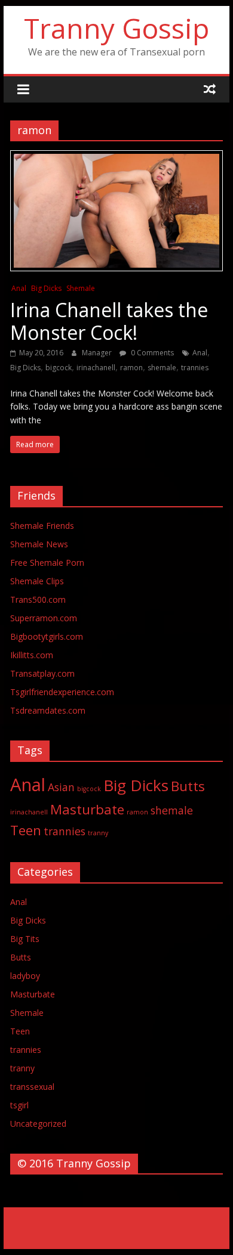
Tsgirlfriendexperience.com (62, 692)
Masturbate (87, 809)
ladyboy (25, 975)
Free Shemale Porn (47, 562)
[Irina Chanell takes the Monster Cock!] (116, 157)
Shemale (80, 288)
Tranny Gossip (116, 28)
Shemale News (39, 544)
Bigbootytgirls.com (46, 636)
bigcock (58, 367)
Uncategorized (38, 1123)
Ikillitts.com (31, 655)
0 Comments (151, 353)
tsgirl (19, 1105)
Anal (18, 288)
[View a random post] (210, 88)
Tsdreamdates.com (47, 710)
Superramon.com (43, 618)
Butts (188, 786)
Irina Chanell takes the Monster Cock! (109, 321)
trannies (195, 367)
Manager (98, 353)
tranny (98, 833)
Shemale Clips (37, 581)
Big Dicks (46, 288)
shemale (162, 367)
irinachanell (95, 367)
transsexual (32, 1086)
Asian (61, 787)
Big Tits (24, 938)
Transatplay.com (42, 673)
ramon (131, 367)
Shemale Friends (42, 525)
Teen (25, 830)
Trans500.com (38, 599)
